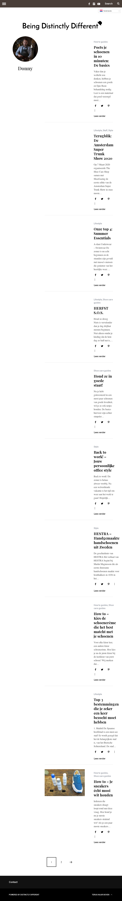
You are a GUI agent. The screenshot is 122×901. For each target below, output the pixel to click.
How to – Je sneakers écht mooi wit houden (103, 788)
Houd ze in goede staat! (103, 380)
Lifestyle (98, 130)
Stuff (105, 130)
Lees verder (99, 116)
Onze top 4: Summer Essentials (103, 233)
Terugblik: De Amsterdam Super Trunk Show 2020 (103, 147)
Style (110, 130)
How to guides (101, 42)
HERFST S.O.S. (101, 310)
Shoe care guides (102, 371)
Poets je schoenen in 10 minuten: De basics (102, 56)
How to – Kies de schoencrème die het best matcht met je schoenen (105, 624)
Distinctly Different (29, 895)
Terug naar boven (101, 895)
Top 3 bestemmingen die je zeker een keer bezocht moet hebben (106, 710)
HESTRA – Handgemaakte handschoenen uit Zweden (106, 540)
